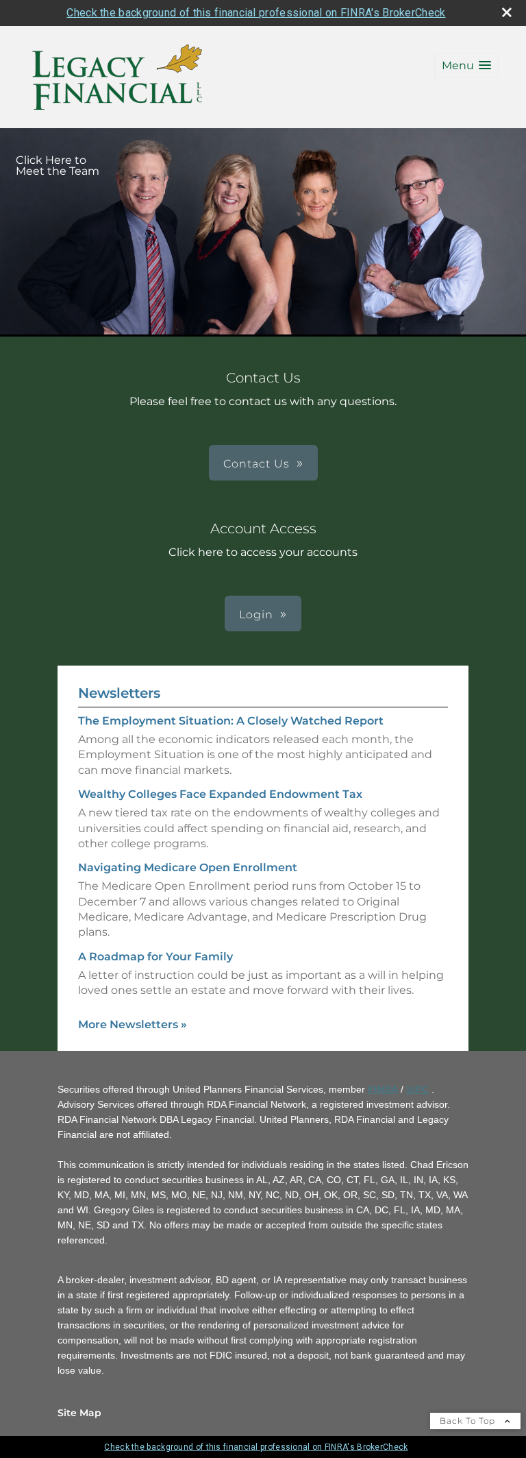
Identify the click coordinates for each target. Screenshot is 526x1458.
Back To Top (469, 1421)
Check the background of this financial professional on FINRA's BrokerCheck (255, 12)
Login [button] (256, 614)
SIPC (417, 1089)
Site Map (79, 1413)
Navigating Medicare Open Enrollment (187, 867)
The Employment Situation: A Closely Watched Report (231, 720)
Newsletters (119, 693)
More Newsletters (132, 1024)
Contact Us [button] (256, 463)
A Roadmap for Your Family (155, 956)
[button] (466, 65)
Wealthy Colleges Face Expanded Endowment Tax (220, 794)
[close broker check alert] (506, 12)
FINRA (383, 1089)
